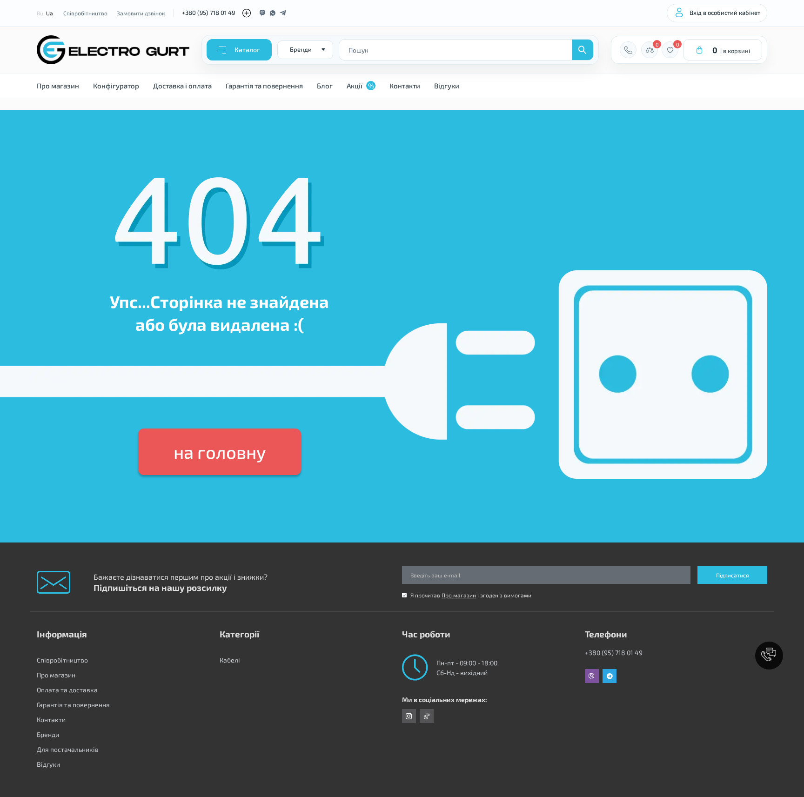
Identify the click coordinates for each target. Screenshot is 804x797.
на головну (220, 451)
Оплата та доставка (67, 690)
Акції (360, 85)
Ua (49, 13)
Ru (40, 13)
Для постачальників (68, 749)
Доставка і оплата (182, 85)
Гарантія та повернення (264, 85)
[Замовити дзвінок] (628, 49)
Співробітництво (85, 13)
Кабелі (230, 660)
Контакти (404, 85)
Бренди (48, 734)
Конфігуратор (116, 85)
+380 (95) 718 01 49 (208, 12)
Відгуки (446, 85)
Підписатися (732, 575)
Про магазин (58, 85)
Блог (325, 85)
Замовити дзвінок (141, 13)
